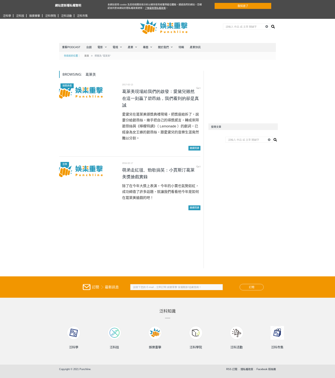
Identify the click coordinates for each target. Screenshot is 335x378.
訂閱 (251, 287)
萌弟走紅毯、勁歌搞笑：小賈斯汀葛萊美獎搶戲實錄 (158, 173)
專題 (145, 47)
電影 (100, 47)
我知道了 (242, 5)
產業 (130, 47)
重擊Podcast (71, 47)
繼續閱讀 (194, 148)
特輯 (181, 47)
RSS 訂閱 (231, 369)
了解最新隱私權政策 (155, 8)
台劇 (89, 47)
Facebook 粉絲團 (266, 369)
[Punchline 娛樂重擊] (164, 26)
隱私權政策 (247, 369)
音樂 (64, 164)
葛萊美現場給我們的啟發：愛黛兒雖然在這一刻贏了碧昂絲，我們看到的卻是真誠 (160, 98)
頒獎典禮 (67, 85)
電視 (115, 47)
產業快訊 (195, 47)
